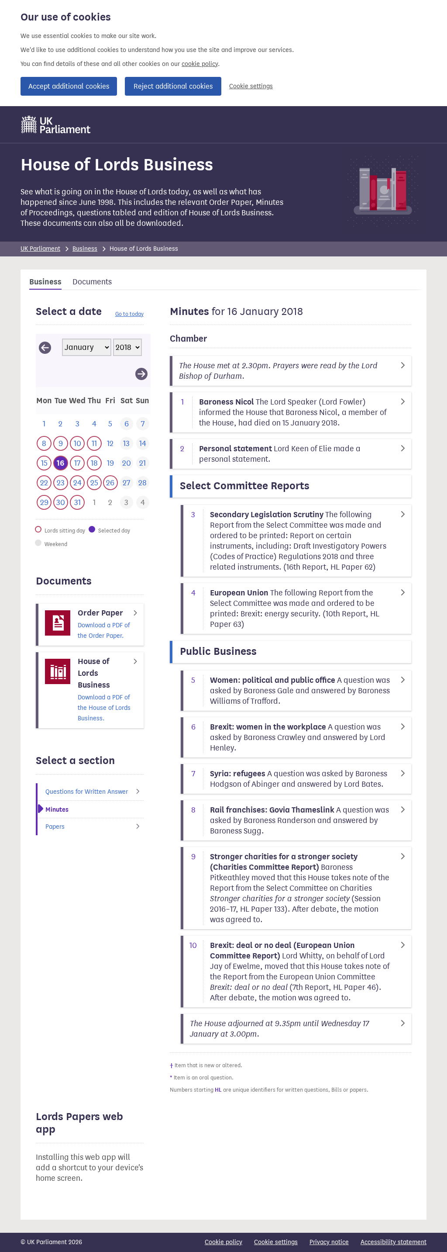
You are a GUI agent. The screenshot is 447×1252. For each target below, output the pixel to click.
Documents (92, 282)
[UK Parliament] (56, 124)
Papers (55, 826)
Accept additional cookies (68, 86)
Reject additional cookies (173, 86)
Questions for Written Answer (86, 791)
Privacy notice (329, 1242)
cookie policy (200, 64)
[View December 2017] (45, 347)
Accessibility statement (393, 1242)
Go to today (129, 314)
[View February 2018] (141, 373)
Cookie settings (251, 86)
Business (84, 248)
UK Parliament (40, 248)
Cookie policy (223, 1242)
